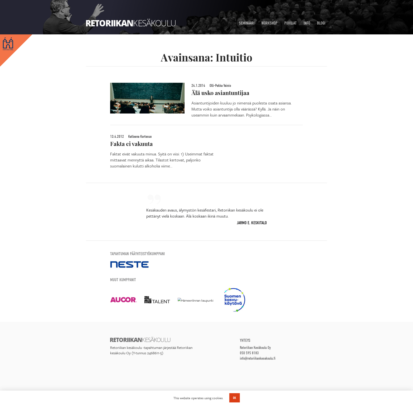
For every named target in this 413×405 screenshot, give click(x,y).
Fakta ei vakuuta (131, 143)
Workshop (269, 23)
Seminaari (246, 23)
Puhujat (290, 23)
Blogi (321, 23)
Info (307, 23)
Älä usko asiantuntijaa (220, 93)
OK (234, 398)
